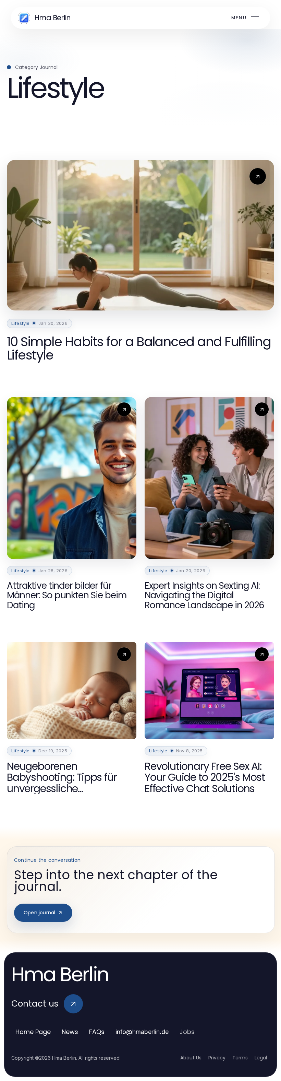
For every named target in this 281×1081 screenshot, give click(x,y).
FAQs (97, 1031)
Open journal (39, 912)
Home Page (33, 1031)
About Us (190, 1057)
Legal (261, 1057)
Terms (240, 1057)
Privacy (216, 1057)
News (70, 1031)
